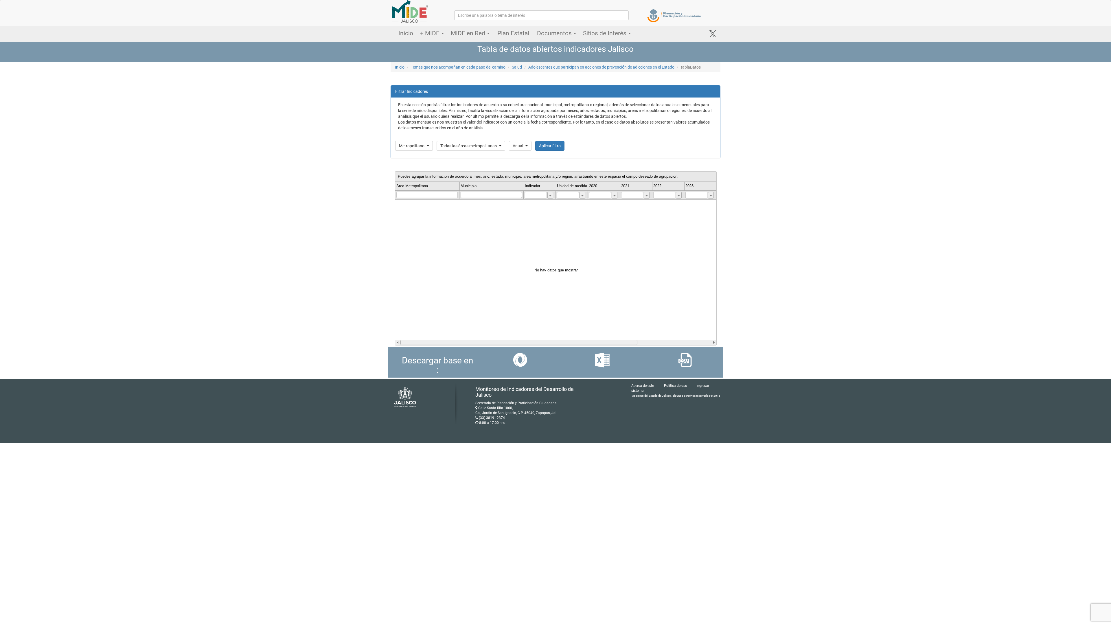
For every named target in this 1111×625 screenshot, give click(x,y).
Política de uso (675, 386)
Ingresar (702, 386)
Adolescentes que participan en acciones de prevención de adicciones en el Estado (601, 67)
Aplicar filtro (550, 146)
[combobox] (550, 195)
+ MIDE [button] (430, 33)
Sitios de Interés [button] (605, 33)
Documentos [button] (555, 33)
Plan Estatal (513, 33)
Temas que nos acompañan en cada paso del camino (458, 67)
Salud (517, 67)
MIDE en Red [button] (469, 33)
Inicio (405, 33)
